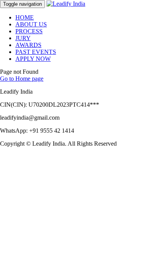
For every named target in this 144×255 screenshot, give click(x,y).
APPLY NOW (33, 58)
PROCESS (29, 31)
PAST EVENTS (35, 52)
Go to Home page (21, 78)
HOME (24, 17)
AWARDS (28, 45)
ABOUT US (31, 24)
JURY (23, 38)
